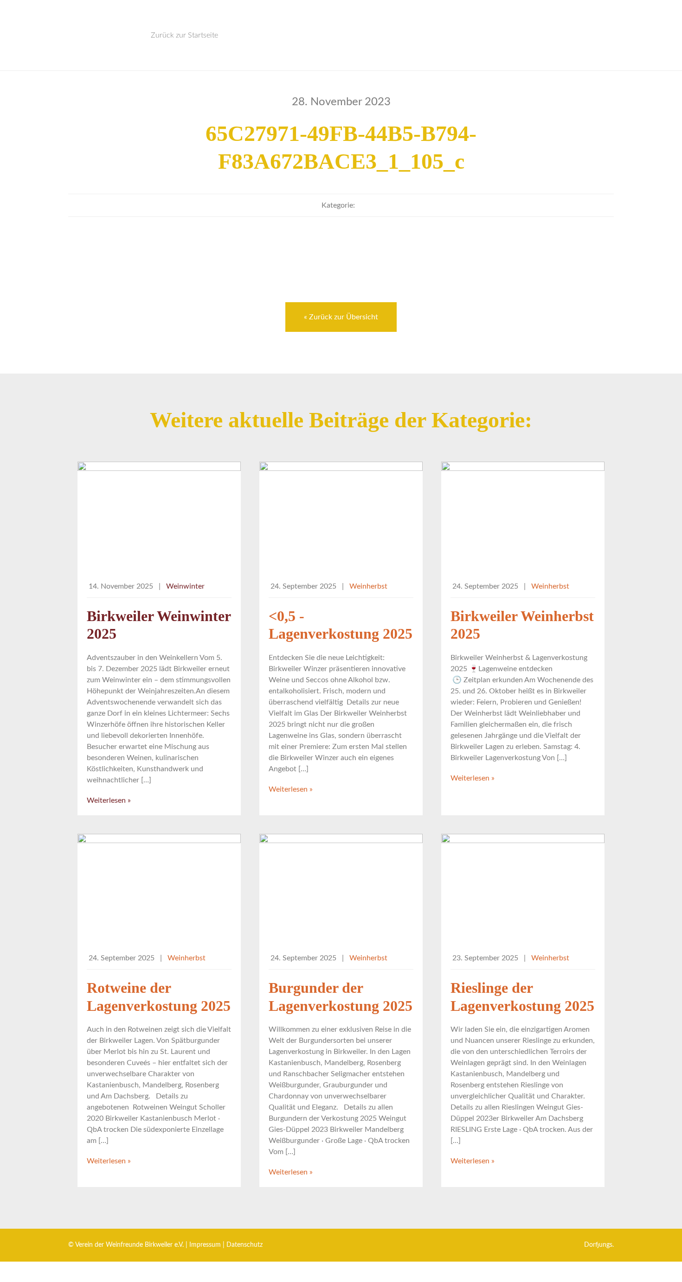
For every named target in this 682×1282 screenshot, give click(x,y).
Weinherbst (368, 586)
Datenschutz (244, 1245)
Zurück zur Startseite (184, 35)
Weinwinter (185, 586)
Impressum (205, 1245)
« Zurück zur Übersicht (341, 317)
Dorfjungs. (599, 1245)
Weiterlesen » (109, 800)
